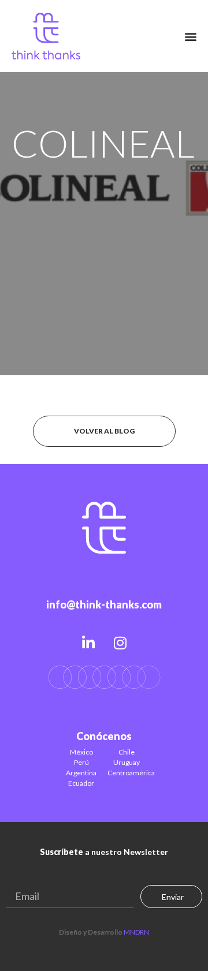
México (81, 752)
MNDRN (136, 932)
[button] (190, 36)
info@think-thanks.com (104, 604)
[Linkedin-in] (88, 642)
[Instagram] (120, 642)
